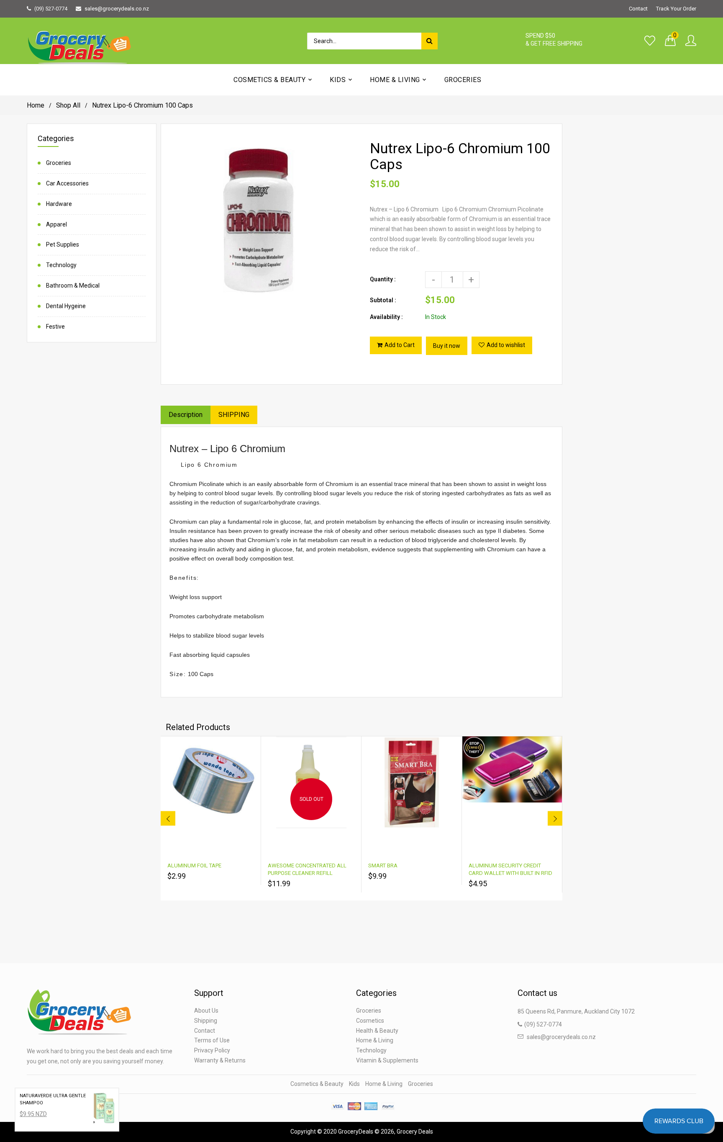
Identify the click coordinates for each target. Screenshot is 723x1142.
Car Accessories (67, 183)
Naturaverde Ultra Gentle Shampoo (53, 1099)
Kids (354, 1083)
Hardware (59, 204)
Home (35, 105)
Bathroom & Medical (73, 285)
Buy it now (446, 345)
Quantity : (383, 279)
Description (186, 415)
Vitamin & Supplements (387, 1060)
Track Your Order (676, 8)
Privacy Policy (212, 1050)
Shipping (205, 1020)
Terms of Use (212, 1040)
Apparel (56, 224)
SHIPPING (233, 415)
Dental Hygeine (66, 306)
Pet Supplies (62, 244)
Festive (55, 326)
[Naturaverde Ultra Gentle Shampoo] (103, 1110)
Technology (61, 265)
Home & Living (374, 1040)
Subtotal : (383, 300)
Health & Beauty (377, 1030)
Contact (638, 8)
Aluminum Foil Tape (194, 865)
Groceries (58, 162)
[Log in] (690, 41)
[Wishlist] (649, 41)
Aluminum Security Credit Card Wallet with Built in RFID (510, 869)
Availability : (386, 317)
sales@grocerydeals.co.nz (117, 8)
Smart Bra (382, 865)
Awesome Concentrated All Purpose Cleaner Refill (307, 869)
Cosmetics (370, 1020)
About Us (206, 1010)
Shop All (68, 105)
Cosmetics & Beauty (317, 1083)
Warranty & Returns (220, 1060)
